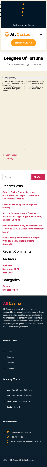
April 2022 (7, 265)
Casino (6, 286)
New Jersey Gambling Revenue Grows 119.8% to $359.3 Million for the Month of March (23, 228)
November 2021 (10, 269)
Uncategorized (10, 290)
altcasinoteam (18, 64)
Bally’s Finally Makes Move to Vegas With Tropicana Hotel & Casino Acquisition (21, 240)
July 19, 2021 (35, 64)
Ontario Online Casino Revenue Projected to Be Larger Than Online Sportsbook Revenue (20, 195)
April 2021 (7, 272)
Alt (12, 303)
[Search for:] (15, 177)
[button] (41, 34)
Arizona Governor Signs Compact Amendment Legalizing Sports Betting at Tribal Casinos (22, 216)
